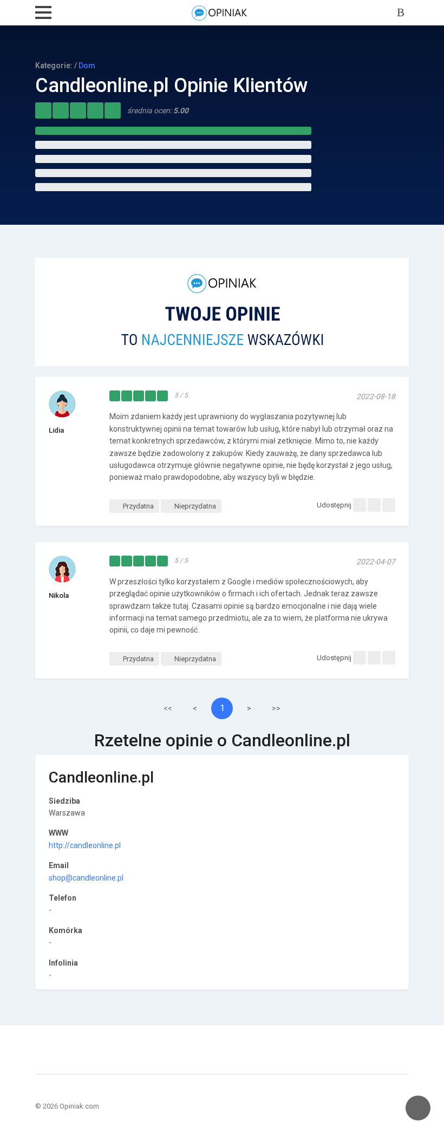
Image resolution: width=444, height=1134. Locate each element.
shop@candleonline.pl (86, 878)
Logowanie (403, 13)
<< (168, 708)
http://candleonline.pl (85, 845)
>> (276, 708)
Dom (87, 65)
